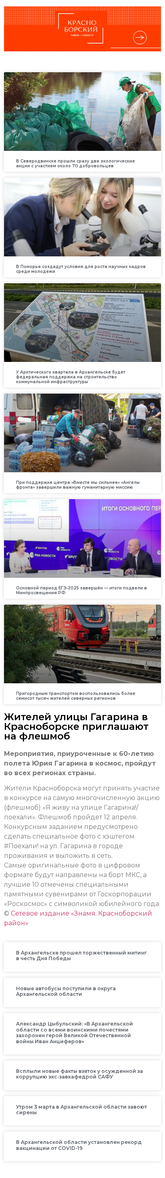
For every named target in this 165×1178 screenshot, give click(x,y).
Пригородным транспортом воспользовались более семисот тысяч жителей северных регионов (75, 696)
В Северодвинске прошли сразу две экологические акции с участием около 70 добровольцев (75, 163)
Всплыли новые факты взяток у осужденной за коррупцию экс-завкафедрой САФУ (79, 1074)
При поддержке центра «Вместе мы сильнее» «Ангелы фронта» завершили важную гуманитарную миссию (78, 485)
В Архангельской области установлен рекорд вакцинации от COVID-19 (79, 1145)
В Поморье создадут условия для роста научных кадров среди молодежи (81, 269)
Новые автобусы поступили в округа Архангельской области (66, 991)
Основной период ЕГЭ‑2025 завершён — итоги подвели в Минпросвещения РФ (81, 590)
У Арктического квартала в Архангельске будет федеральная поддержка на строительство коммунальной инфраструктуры (70, 377)
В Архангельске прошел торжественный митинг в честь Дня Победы (81, 955)
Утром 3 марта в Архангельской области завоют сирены (81, 1109)
